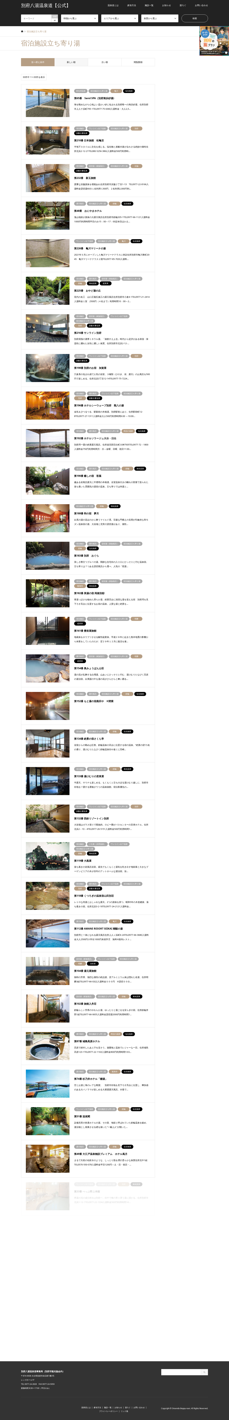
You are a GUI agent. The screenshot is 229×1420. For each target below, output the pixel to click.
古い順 (104, 62)
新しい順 (71, 62)
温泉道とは (113, 5)
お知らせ (166, 5)
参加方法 (131, 5)
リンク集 (124, 1411)
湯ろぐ (183, 5)
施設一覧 (149, 5)
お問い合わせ (201, 5)
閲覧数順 (138, 62)
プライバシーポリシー (108, 1411)
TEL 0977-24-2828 (29, 1384)
